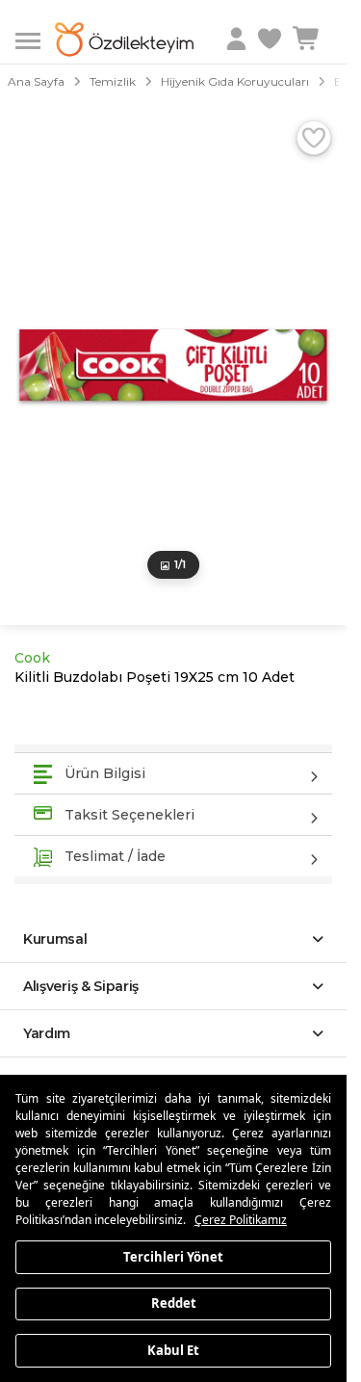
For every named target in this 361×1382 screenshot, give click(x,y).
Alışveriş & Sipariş (81, 986)
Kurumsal (55, 939)
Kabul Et (173, 1349)
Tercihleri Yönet (173, 1256)
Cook (32, 657)
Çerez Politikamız (240, 1220)
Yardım (46, 1033)
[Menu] (35, 39)
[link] (271, 39)
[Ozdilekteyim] (124, 39)
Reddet (173, 1303)
